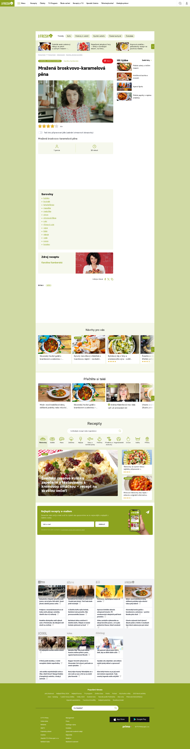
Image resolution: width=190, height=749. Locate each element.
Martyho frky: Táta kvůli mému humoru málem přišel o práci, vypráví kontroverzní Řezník (78, 652)
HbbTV (43, 728)
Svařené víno (91, 697)
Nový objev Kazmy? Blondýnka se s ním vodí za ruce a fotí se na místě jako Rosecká (80, 674)
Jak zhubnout (49, 693)
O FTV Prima (44, 718)
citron (45, 214)
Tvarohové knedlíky (89, 700)
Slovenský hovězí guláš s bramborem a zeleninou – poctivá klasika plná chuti (51, 357)
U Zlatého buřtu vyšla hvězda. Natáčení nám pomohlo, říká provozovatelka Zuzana (78, 612)
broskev (46, 244)
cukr (45, 221)
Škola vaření (65, 3)
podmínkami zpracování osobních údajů (73, 530)
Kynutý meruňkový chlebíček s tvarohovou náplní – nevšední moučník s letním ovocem (87, 357)
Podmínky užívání (46, 731)
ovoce (45, 241)
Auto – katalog (53, 697)
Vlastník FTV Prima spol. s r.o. (50, 738)
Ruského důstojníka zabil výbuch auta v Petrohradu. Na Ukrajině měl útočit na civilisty (51, 623)
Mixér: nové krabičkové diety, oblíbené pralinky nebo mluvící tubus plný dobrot (53, 406)
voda (45, 238)
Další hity (146, 60)
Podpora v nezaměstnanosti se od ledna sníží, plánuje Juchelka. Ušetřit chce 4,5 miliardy (51, 612)
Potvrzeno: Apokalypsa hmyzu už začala (108, 600)
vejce (45, 228)
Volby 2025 (81, 697)
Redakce (68, 738)
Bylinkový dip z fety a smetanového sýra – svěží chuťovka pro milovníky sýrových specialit (119, 357)
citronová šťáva (49, 218)
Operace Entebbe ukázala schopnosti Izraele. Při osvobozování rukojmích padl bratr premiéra (109, 613)
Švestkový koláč (118, 700)
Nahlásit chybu (45, 742)
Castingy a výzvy (71, 724)
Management (70, 718)
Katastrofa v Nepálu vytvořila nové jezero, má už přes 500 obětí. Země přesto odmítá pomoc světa (51, 601)
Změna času (99, 693)
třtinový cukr (48, 224)
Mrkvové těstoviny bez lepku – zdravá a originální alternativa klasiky (136, 495)
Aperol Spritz (138, 87)
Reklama (43, 724)
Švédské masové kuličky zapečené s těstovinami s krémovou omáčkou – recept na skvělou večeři (69, 484)
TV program (88, 693)
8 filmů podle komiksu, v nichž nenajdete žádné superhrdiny (49, 662)
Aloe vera (121, 697)
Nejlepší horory (77, 693)
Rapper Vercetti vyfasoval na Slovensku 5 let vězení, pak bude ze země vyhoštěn (80, 663)
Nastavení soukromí (72, 742)
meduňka (47, 211)
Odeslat (102, 524)
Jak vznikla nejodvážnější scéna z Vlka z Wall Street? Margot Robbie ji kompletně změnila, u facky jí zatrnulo (51, 675)
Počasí (114, 693)
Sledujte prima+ (122, 3)
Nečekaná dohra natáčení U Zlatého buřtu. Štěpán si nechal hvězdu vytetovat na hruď (79, 623)
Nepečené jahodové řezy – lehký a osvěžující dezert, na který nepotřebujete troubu (101, 47)
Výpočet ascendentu (73, 700)
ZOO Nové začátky (139, 693)
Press (67, 721)
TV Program (52, 3)
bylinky (46, 198)
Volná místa (44, 721)
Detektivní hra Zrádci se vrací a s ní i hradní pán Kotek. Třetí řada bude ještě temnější (80, 601)
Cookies (43, 735)
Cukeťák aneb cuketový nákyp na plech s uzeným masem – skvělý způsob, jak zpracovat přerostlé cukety (61, 49)
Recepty (33, 3)
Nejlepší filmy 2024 (62, 693)
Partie (108, 693)
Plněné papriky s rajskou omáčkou (142, 96)
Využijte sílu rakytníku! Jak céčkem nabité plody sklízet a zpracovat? (109, 662)
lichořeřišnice (48, 205)
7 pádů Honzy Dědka (67, 697)
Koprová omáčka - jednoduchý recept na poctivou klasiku (138, 46)
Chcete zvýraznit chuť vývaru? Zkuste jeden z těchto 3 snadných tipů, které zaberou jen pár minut (137, 623)
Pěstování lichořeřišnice (134, 697)
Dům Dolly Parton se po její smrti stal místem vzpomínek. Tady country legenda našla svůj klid (108, 674)
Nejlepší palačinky (104, 700)
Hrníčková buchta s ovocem (140, 76)
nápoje (46, 234)
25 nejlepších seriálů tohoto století (51, 650)
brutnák (46, 201)
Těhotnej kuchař (107, 3)
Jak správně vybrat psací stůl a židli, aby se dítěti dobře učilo (108, 651)
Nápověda (69, 735)
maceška (47, 208)
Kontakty (68, 728)
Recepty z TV (78, 3)
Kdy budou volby (125, 693)
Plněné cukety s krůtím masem (141, 66)
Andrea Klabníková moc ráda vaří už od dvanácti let (121, 406)
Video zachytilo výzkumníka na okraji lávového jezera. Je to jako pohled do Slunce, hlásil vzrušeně (108, 623)
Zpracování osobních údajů (74, 731)
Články (42, 3)
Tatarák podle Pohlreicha (106, 697)
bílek (45, 231)
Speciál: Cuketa (92, 3)
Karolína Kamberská (71, 61)
